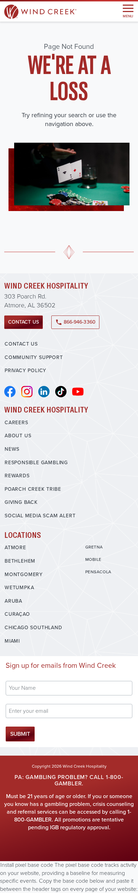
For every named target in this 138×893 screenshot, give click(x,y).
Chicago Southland (33, 627)
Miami (12, 641)
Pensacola (98, 572)
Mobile (93, 559)
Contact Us (23, 322)
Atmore (15, 547)
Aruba (13, 601)
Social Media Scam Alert (40, 515)
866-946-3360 (75, 322)
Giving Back (21, 502)
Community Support (34, 357)
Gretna (94, 547)
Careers (16, 422)
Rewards (17, 475)
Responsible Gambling (36, 462)
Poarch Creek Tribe (33, 489)
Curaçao (17, 614)
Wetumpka (19, 587)
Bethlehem (20, 561)
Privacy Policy (25, 370)
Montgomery (24, 574)
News (12, 449)
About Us (18, 435)
